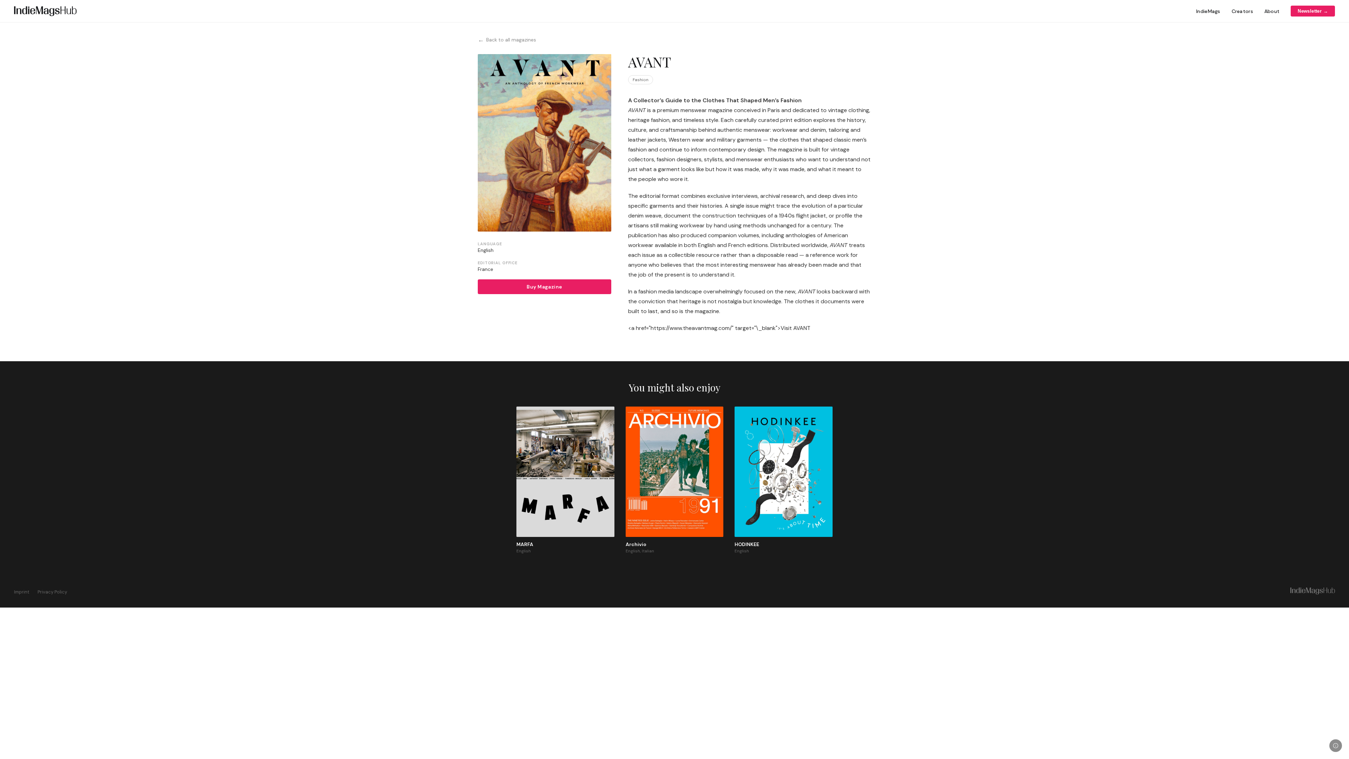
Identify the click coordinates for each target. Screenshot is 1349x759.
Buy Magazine (544, 287)
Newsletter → (1313, 11)
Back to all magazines (507, 40)
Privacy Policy (52, 592)
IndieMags (1208, 11)
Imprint (21, 592)
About (1271, 11)
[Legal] (1335, 745)
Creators (1242, 11)
